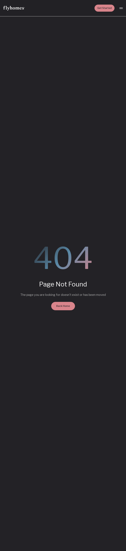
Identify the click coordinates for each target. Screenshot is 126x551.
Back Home (63, 306)
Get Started (104, 8)
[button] (121, 8)
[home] (14, 8)
